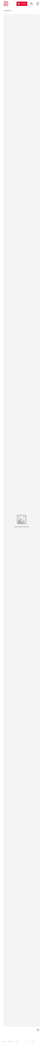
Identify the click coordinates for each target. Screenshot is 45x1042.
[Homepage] (5, 3)
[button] (38, 1030)
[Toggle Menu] (38, 4)
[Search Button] (32, 4)
